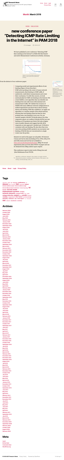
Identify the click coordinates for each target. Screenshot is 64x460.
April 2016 (5, 350)
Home (41, 3)
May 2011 (5, 408)
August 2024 (6, 227)
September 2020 (7, 278)
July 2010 (5, 416)
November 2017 (6, 321)
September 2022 (7, 255)
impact (35, 156)
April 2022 (5, 261)
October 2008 (6, 427)
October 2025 (6, 212)
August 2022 (5, 257)
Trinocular (29, 198)
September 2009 (7, 423)
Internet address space (8, 185)
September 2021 (7, 267)
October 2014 (6, 372)
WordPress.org (6, 446)
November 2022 (6, 252)
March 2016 (5, 352)
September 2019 (7, 297)
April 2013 (5, 393)
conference (23, 156)
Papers (28, 26)
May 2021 (5, 272)
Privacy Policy (47, 5)
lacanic (40, 156)
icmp (32, 156)
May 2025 (5, 218)
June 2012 (5, 403)
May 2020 (5, 284)
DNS (17, 184)
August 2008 (6, 429)
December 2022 (6, 250)
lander (15, 189)
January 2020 (6, 289)
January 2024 (6, 238)
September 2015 (7, 359)
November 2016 (6, 340)
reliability (5, 197)
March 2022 (5, 263)
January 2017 (6, 337)
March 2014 (5, 380)
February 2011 (6, 412)
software (11, 198)
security (5, 198)
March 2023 (5, 246)
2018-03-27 (37, 45)
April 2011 (5, 410)
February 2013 (6, 395)
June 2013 (5, 389)
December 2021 (6, 265)
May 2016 (5, 348)
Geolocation (21, 184)
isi (38, 156)
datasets (29, 156)
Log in (4, 441)
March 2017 (5, 333)
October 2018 (6, 303)
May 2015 (5, 365)
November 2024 (6, 223)
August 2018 (5, 306)
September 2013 (7, 388)
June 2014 (5, 376)
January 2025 (6, 221)
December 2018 (6, 301)
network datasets (35, 158)
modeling (29, 158)
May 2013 (5, 391)
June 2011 (5, 406)
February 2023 (6, 248)
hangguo (29, 45)
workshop (19, 200)
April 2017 (5, 331)
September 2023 (7, 244)
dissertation (13, 184)
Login (49, 3)
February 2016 (6, 354)
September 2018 (7, 304)
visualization (13, 200)
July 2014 (5, 374)
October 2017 (6, 323)
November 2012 (6, 399)
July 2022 (5, 259)
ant (11, 182)
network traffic (20, 193)
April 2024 (5, 233)
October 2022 (6, 254)
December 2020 (6, 276)
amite (9, 182)
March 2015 (5, 367)
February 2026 (6, 210)
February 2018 (6, 316)
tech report (20, 198)
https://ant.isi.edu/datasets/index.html (25, 143)
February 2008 (6, 431)
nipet (25, 193)
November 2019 (6, 293)
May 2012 (5, 404)
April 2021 (5, 274)
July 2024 (5, 229)
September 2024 (7, 225)
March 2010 (5, 418)
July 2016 (5, 346)
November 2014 (6, 371)
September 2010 (7, 414)
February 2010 (6, 420)
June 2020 (5, 282)
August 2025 (6, 214)
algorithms (18, 156)
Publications (34, 26)
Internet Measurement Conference (10, 187)
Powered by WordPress (34, 456)
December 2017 (6, 320)
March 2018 (5, 314)
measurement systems (21, 158)
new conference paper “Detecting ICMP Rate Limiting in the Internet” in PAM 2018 (32, 36)
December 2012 (6, 397)
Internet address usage (20, 185)
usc (31, 159)
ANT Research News (12, 2)
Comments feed (6, 445)
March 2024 (5, 235)
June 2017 (5, 327)
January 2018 (6, 318)
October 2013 (6, 386)
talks (29, 159)
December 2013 (6, 384)
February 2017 (6, 335)
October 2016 (6, 342)
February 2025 (6, 220)
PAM (41, 158)
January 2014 (6, 382)
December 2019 (6, 291)
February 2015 (6, 369)
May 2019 (5, 299)
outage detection (8, 195)
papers (44, 158)
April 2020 (5, 286)
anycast (15, 182)
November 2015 (6, 357)
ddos (10, 184)
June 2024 (5, 231)
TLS (25, 198)
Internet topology (24, 187)
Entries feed (5, 443)
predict (24, 195)
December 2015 (6, 355)
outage (28, 193)
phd (21, 195)
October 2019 (6, 295)
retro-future (18, 197)
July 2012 (5, 401)
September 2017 (7, 325)
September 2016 (7, 344)
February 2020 (6, 288)
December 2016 (6, 338)
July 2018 (5, 308)
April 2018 (5, 312)
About (45, 3)
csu (26, 182)
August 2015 (5, 361)
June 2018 (5, 310)
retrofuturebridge (23, 159)
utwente (8, 200)
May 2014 (5, 378)
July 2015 (5, 363)
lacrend (44, 156)
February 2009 (6, 425)
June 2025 (5, 216)
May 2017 (5, 329)
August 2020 (6, 280)
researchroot (11, 197)
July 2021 (5, 271)
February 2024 (6, 237)
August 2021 (5, 269)
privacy (29, 195)
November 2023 (6, 240)
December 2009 (6, 421)
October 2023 (6, 242)
